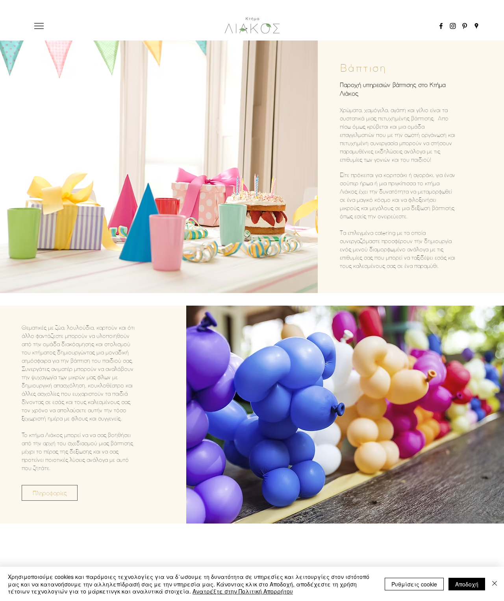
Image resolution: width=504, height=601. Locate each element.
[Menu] (39, 26)
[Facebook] (441, 26)
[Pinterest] (465, 26)
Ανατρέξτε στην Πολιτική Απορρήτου (243, 591)
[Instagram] (453, 26)
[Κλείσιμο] (494, 584)
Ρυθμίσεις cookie (414, 584)
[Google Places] (476, 26)
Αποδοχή (466, 584)
